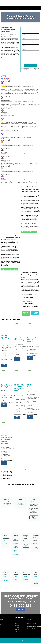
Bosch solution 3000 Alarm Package (32, 340)
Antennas (17, 625)
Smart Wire (17, 629)
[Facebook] (22, 640)
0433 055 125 (33, 623)
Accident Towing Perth (15, 552)
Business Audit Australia (36, 582)
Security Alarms (4, 333)
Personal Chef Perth (26, 545)
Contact (2, 626)
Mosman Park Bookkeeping (25, 578)
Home (2, 11)
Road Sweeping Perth (36, 548)
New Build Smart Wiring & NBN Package (6, 439)
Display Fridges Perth (15, 578)
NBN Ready (17, 631)
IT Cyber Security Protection (34, 517)
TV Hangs (17, 627)
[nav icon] (38, 8)
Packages (17, 619)
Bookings (2, 624)
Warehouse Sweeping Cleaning (35, 543)
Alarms (16, 623)
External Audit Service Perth (35, 578)
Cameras (16, 621)
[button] (17, 359)
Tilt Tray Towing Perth (15, 554)
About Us (2, 622)
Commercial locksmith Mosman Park (20, 505)
